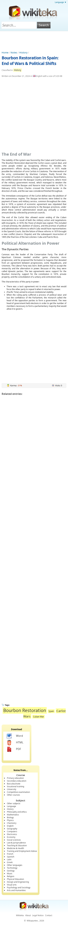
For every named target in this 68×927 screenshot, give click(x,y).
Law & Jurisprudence (16, 842)
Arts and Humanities (16, 890)
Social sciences (14, 839)
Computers (12, 831)
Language (11, 806)
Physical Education (15, 879)
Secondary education (16, 780)
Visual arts (12, 884)
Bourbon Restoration (24, 710)
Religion (10, 876)
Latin (9, 859)
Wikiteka (20, 915)
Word (19, 736)
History (23, 52)
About (28, 915)
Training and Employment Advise (22, 851)
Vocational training (15, 786)
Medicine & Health (15, 848)
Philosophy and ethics (17, 811)
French (10, 853)
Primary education (15, 778)
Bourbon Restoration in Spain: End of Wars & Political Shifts (30, 60)
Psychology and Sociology (18, 887)
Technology (12, 867)
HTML (19, 742)
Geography (12, 828)
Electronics (12, 834)
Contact (48, 915)
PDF (18, 749)
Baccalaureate (13, 783)
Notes (14, 52)
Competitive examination (18, 792)
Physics (10, 820)
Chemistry (11, 823)
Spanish (10, 856)
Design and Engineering (18, 882)
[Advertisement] (34, 40)
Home (5, 52)
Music (9, 873)
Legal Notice (38, 915)
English (10, 825)
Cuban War (38, 716)
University (11, 789)
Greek (10, 862)
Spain (51, 711)
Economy (11, 837)
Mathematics (13, 814)
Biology (10, 817)
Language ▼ (60, 2)
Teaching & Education (17, 845)
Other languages (14, 865)
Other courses (13, 794)
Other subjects (13, 803)
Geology (11, 870)
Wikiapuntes (32, 920)
